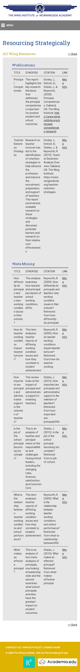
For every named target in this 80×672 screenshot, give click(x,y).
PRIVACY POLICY (32, 647)
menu (7, 25)
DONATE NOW (52, 647)
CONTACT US (13, 647)
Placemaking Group (56, 652)
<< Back (72, 53)
